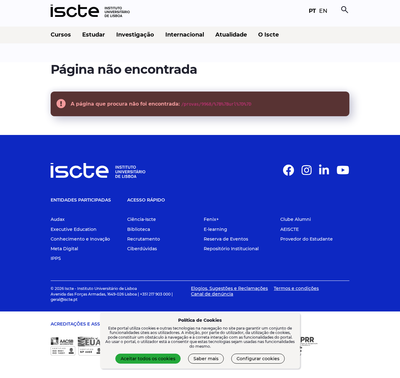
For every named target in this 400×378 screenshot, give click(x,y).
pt (312, 10)
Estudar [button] (93, 35)
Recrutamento (143, 239)
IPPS (56, 258)
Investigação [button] (135, 35)
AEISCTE (289, 229)
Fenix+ (211, 219)
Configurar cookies (258, 358)
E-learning (215, 229)
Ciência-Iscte (141, 219)
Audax (58, 219)
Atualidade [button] (231, 35)
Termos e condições (296, 288)
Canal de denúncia (212, 294)
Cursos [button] (61, 35)
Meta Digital (64, 248)
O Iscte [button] (268, 35)
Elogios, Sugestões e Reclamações (229, 288)
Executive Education (74, 229)
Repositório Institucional (231, 248)
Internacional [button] (184, 35)
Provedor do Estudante (306, 239)
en (323, 10)
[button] (288, 173)
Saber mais (205, 358)
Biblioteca (138, 229)
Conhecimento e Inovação (80, 239)
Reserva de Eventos (226, 239)
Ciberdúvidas (142, 248)
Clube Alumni (295, 219)
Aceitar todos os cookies (148, 358)
